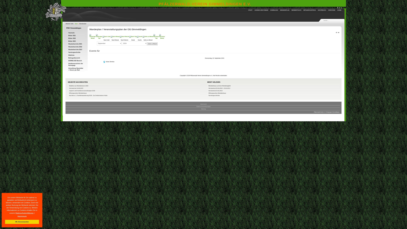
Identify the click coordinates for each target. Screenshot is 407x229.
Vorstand (331, 10)
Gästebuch (322, 10)
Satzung (203, 109)
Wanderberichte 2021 (75, 44)
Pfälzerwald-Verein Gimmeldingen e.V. (205, 4)
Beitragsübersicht (74, 58)
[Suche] (139, 36)
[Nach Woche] (124, 36)
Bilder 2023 (72, 41)
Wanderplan (284, 10)
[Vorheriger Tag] (99, 36)
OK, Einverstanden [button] (22, 222)
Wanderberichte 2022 (75, 47)
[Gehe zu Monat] (148, 36)
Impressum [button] (22, 216)
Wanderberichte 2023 (75, 49)
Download (274, 10)
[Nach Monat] (115, 36)
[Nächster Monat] (162, 36)
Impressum (203, 104)
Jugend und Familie (261, 10)
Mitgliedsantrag (309, 10)
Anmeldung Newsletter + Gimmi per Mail (75, 69)
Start (250, 10)
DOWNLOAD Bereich (75, 60)
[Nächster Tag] (156, 36)
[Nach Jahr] (107, 36)
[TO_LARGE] (339, 8)
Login (339, 10)
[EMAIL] (338, 32)
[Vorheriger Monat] (92, 36)
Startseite (71, 33)
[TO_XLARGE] (337, 8)
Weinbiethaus (296, 10)
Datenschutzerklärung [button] (24, 213)
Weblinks (71, 55)
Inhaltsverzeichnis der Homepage (75, 64)
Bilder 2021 (72, 35)
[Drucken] (337, 32)
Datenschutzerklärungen (203, 106)
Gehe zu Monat (152, 44)
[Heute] (133, 36)
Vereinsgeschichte (74, 52)
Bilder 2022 (72, 38)
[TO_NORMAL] (341, 8)
